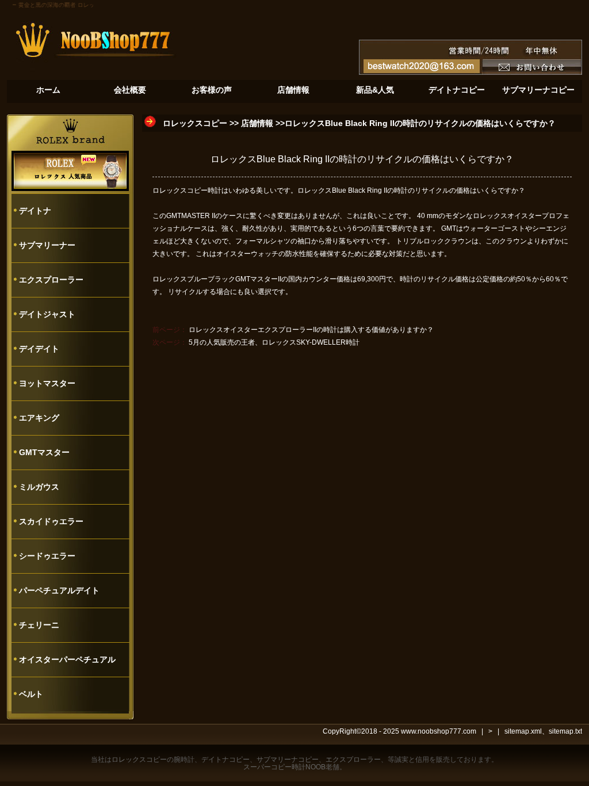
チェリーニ (39, 624)
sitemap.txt (565, 731)
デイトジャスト (47, 314)
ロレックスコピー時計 (186, 190)
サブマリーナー (47, 245)
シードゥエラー (47, 555)
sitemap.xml (523, 731)
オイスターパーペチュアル (67, 659)
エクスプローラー (51, 279)
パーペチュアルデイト (59, 590)
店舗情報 (257, 123)
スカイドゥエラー (51, 521)
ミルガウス (39, 486)
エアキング (39, 417)
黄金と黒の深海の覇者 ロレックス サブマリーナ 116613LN (92, 5)
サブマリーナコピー (288, 760)
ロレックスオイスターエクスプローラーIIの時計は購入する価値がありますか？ (311, 330)
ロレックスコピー (195, 123)
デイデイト (39, 348)
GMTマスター (44, 452)
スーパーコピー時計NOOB (284, 767)
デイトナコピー (225, 760)
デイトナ (35, 210)
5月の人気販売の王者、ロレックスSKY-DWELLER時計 (274, 342)
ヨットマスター (47, 383)
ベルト (31, 694)
